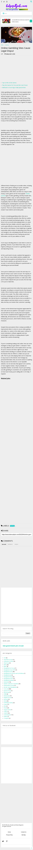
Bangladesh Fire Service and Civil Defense (14, 673)
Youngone (6, 718)
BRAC (5, 666)
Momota (6, 699)
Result (5, 708)
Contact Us (23, 832)
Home (2, 45)
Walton (5, 716)
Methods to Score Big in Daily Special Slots (14, 87)
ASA (5, 658)
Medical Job (7, 696)
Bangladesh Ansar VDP (9, 670)
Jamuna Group (7, 690)
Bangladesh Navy (8, 677)
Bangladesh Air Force (9, 668)
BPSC (5, 664)
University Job (7, 715)
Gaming (6, 45)
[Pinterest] (7, 1)
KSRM (5, 694)
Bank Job (6, 682)
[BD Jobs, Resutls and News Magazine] (16, 9)
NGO (5, 701)
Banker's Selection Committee (11, 683)
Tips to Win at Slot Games (9, 82)
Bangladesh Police (8, 678)
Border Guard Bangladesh (10, 687)
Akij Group (6, 663)
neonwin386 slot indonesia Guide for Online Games (20, 21)
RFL (5, 706)
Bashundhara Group (9, 685)
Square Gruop (7, 709)
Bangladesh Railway (8, 680)
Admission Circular (8, 661)
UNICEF (5, 713)
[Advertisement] (15, 69)
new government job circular (13, 646)
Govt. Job (6, 689)
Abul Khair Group (8, 659)
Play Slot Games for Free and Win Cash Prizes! (15, 85)
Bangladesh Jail (7, 675)
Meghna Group (7, 697)
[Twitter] (4, 1)
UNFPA (5, 711)
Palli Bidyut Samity (8, 702)
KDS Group (6, 692)
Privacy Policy (9, 835)
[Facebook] (1, 1)
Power (5, 704)
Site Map (24, 835)
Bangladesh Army (8, 671)
